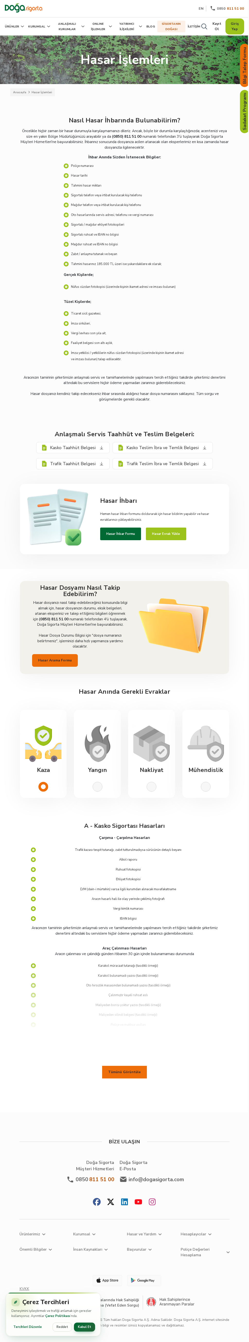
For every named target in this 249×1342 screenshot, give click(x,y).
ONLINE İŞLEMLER (98, 26)
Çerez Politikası (57, 1316)
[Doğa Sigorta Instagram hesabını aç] (152, 1202)
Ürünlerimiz (29, 1234)
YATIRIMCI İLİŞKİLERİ (126, 26)
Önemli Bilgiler (33, 1249)
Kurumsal (81, 1234)
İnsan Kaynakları (87, 1249)
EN (201, 8)
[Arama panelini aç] (204, 26)
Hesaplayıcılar (193, 1234)
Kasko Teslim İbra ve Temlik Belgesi (162, 448)
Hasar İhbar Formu (120, 534)
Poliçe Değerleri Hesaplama (195, 1252)
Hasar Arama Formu (55, 660)
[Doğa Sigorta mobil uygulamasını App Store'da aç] (105, 1280)
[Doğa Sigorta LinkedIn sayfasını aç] (124, 1202)
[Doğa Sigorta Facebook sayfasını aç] (97, 1202)
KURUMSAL (36, 26)
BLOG (150, 26)
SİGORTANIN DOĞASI (171, 26)
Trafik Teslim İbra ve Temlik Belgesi (162, 464)
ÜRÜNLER (12, 26)
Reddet (62, 1327)
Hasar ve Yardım (141, 1234)
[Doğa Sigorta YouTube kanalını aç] (138, 1202)
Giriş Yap (235, 26)
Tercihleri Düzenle (27, 1327)
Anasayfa (19, 92)
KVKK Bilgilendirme (30, 1291)
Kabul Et (84, 1327)
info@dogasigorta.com (156, 1179)
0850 (230, 8)
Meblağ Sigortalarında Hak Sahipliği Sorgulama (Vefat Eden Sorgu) (107, 1302)
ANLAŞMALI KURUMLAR (67, 26)
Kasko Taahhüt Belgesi (73, 448)
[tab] (43, 754)
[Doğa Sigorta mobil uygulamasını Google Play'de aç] (143, 1280)
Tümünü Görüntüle (124, 1072)
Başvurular (136, 1249)
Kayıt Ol (217, 26)
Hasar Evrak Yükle (166, 534)
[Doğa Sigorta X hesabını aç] (111, 1202)
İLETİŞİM (194, 26)
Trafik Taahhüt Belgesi (73, 464)
